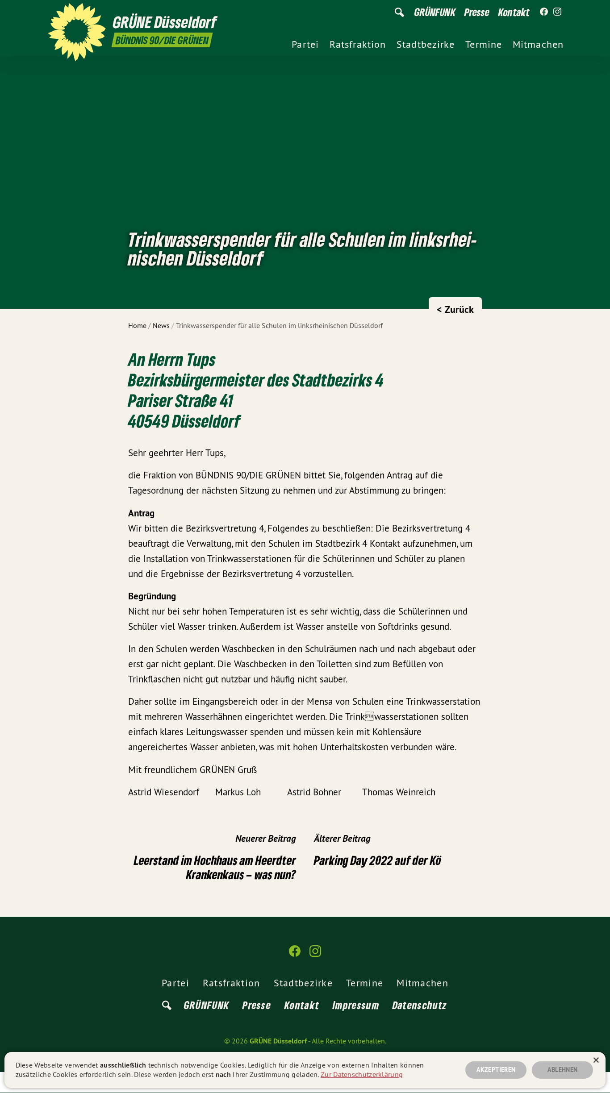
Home (137, 325)
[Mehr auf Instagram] (557, 12)
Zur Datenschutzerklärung (362, 1074)
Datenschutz (420, 1004)
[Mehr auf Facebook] (544, 12)
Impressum (356, 1004)
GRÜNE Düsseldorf (278, 1041)
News (161, 325)
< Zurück (455, 309)
